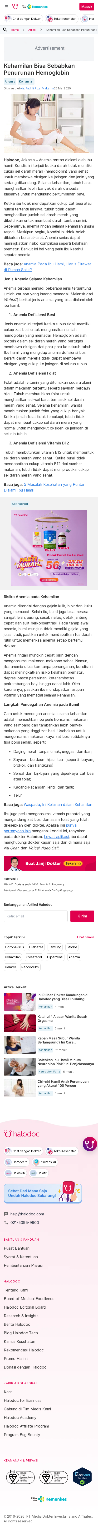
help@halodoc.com (24, 1214)
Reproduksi (30, 967)
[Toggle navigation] (7, 6)
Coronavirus (14, 947)
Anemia (10, 81)
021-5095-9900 (21, 1222)
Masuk (86, 7)
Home (15, 30)
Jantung (55, 947)
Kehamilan (26, 81)
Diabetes (36, 947)
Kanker (10, 967)
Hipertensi (55, 957)
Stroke (72, 947)
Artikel (32, 30)
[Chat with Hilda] (90, 1144)
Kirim (82, 916)
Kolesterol (34, 957)
